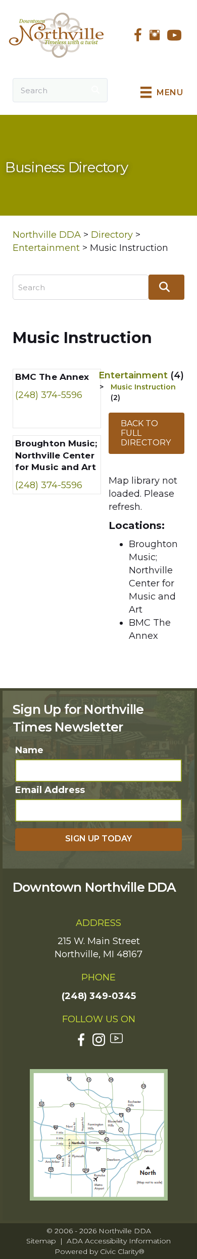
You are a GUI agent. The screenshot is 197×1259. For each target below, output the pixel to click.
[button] (98, 839)
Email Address (50, 790)
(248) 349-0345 (99, 996)
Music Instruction (143, 386)
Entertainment (141, 375)
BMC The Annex (52, 377)
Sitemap (41, 1240)
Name (29, 750)
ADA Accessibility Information (119, 1240)
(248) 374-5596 (48, 395)
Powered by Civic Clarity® (99, 1251)
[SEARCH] (95, 90)
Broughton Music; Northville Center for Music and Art (56, 455)
